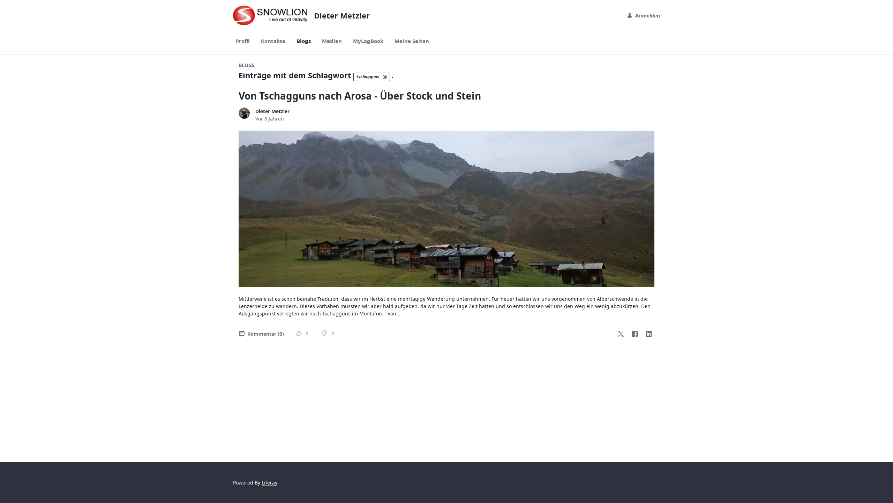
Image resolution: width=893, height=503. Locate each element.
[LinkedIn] (648, 334)
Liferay (269, 482)
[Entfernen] (385, 77)
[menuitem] (243, 41)
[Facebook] (634, 334)
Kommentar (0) (265, 333)
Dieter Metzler (272, 111)
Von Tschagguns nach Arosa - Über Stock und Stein (360, 95)
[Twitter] (620, 334)
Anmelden (647, 15)
